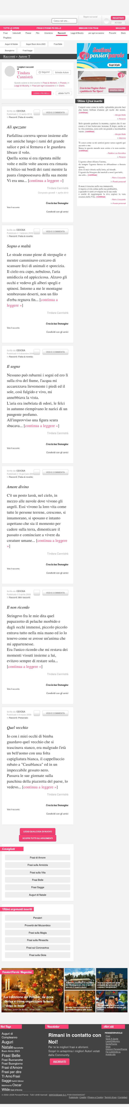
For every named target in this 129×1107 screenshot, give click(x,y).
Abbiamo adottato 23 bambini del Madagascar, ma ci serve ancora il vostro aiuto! (80, 985)
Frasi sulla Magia (38, 932)
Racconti (62, 33)
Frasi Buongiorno (12, 1063)
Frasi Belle (58, 44)
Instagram (97, 20)
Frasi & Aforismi (50, 82)
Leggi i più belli (41, 93)
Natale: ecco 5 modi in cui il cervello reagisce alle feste (79, 1008)
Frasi (5, 33)
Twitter (90, 20)
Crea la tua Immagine (57, 203)
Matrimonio (7, 1085)
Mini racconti (24, 597)
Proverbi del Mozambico (38, 925)
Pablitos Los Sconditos (117, 153)
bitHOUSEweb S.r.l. (58, 1094)
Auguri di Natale (11, 44)
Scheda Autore (62, 72)
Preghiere (7, 37)
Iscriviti (59, 1062)
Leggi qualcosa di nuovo (37, 831)
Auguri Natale (7, 1044)
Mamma (122, 138)
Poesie (28, 33)
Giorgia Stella (120, 115)
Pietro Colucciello (119, 177)
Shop (108, 1046)
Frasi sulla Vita (38, 872)
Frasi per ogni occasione (43, 85)
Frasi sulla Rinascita (37, 940)
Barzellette (18, 1047)
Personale (23, 717)
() (102, 110)
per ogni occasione (96, 33)
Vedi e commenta (55, 112)
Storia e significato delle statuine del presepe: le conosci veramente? (108, 985)
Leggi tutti (64, 93)
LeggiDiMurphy (113, 1041)
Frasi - (23, 19)
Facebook (83, 20)
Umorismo (48, 33)
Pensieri (37, 917)
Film (37, 33)
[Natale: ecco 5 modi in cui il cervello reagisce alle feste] (79, 1001)
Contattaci (122, 1097)
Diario (123, 33)
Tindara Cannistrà (25, 74)
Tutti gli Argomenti (38, 838)
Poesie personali (119, 181)
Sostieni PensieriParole (102, 55)
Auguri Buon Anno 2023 (35, 44)
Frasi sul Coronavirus (37, 947)
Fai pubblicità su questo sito (113, 1053)
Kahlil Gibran (18, 1080)
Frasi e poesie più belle (49, 28)
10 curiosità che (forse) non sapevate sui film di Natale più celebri (111, 1007)
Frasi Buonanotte (12, 1060)
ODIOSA (20, 110)
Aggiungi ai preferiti (37, 112)
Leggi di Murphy (77, 33)
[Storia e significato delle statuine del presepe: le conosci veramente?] (111, 979)
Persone (122, 118)
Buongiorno (9, 50)
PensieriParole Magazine (17, 972)
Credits (82, 1097)
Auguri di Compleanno (9, 1035)
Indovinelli (16, 33)
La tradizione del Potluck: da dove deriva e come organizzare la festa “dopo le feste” (28, 1001)
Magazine (121, 28)
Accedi (118, 22)
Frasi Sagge (27, 50)
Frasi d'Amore (12, 1067)
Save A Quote (112, 1038)
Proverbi (112, 33)
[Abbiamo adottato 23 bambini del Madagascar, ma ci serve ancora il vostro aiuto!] (79, 979)
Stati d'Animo (16, 1089)
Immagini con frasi (88, 28)
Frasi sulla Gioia (37, 955)
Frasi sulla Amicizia (38, 865)
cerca (67, 20)
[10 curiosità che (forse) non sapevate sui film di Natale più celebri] (111, 1001)
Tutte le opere (11, 28)
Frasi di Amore (38, 857)
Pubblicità (73, 1097)
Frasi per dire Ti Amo (11, 1073)
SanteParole (111, 1044)
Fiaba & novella (25, 117)
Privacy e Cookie (95, 1097)
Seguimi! (46, 71)
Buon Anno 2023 (11, 1051)
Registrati (118, 18)
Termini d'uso (110, 1097)
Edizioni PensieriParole (116, 1049)
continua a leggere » (45, 180)
